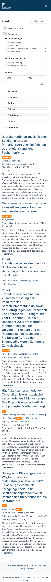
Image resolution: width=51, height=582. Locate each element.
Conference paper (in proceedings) (22, 49)
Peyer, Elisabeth (9, 280)
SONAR (18, 577)
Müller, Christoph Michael (14, 414)
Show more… (25, 421)
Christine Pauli (8, 512)
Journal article (14, 46)
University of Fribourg (17, 66)
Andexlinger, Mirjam (28, 280)
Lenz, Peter (23, 357)
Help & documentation (15, 565)
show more (37, 198)
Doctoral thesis (14, 52)
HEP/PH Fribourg (15, 63)
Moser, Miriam (8, 509)
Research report (14, 43)
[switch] (4, 27)
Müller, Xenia (31, 418)
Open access (14, 34)
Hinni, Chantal (8, 418)
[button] (13, 38)
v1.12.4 (36, 577)
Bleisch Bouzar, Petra (12, 161)
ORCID (18, 418)
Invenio (27, 577)
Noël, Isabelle (8, 219)
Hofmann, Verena (36, 414)
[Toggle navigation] (46, 5)
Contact (30, 568)
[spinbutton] (15, 78)
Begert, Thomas (9, 421)
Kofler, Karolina (9, 284)
